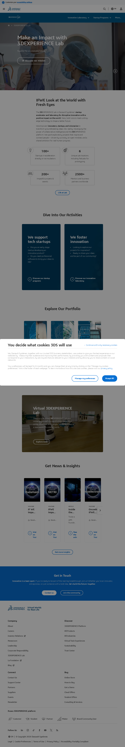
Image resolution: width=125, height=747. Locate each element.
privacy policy (106, 368)
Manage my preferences (85, 378)
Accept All (109, 378)
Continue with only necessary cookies (101, 345)
